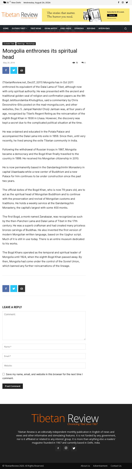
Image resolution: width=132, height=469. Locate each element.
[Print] (21, 70)
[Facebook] (119, 3)
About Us (85, 465)
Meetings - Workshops (26, 43)
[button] (125, 28)
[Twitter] (127, 3)
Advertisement (100, 465)
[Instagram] (123, 3)
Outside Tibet (8, 43)
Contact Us (116, 465)
